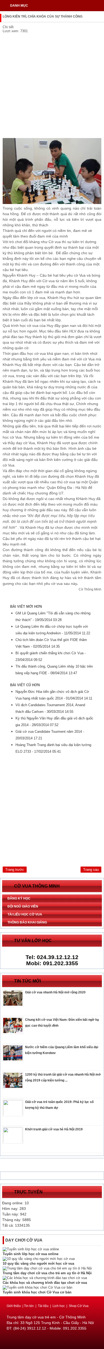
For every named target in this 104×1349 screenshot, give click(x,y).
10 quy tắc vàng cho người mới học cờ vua (38, 1263)
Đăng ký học (18, 898)
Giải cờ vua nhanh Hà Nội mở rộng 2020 (55, 992)
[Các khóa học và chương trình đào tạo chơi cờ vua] (45, 1278)
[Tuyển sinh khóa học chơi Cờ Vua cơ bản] (37, 1287)
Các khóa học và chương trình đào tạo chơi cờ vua (45, 1283)
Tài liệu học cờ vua (24, 914)
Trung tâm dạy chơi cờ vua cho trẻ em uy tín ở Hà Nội (47, 1273)
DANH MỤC (19, 5)
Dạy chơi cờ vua (23, 1240)
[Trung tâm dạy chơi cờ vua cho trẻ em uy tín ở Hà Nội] (47, 1268)
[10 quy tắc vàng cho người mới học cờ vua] (39, 1259)
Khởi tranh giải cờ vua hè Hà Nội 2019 (54, 1129)
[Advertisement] (52, 86)
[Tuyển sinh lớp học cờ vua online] (31, 1249)
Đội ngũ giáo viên (22, 906)
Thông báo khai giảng (27, 922)
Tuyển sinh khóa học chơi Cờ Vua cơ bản (37, 1292)
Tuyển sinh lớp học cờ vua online (30, 1254)
